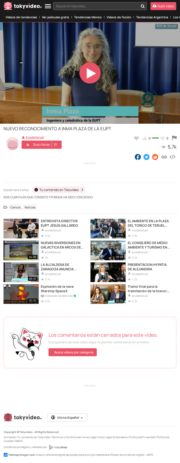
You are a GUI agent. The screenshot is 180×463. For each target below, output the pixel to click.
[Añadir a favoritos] (136, 138)
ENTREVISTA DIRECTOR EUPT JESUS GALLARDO (59, 223)
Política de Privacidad (142, 437)
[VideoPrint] (58, 447)
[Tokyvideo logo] (23, 7)
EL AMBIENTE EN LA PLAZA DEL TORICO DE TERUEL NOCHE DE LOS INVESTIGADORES (148, 223)
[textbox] (96, 6)
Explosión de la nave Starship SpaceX (57, 288)
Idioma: (68, 417)
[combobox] (100, 6)
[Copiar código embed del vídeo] (172, 157)
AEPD (150, 454)
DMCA (18, 441)
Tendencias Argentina (152, 17)
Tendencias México (88, 17)
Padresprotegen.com (21, 454)
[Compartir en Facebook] (138, 157)
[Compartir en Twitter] (146, 157)
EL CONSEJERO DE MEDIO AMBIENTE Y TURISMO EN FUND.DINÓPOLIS (148, 245)
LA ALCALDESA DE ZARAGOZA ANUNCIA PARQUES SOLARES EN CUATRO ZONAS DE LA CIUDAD (58, 266)
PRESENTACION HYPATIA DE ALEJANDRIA (147, 266)
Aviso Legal (90, 437)
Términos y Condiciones (66, 437)
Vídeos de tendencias (21, 17)
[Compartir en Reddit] (155, 157)
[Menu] (48, 6)
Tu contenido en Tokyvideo (34, 437)
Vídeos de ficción (119, 17)
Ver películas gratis (55, 17)
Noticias (30, 207)
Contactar (10, 437)
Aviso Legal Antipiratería (113, 437)
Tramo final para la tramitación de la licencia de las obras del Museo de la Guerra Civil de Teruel (149, 288)
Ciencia (15, 207)
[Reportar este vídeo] (174, 138)
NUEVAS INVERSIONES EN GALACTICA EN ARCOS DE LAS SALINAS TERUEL (61, 245)
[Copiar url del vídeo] (164, 157)
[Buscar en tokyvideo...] (143, 6)
